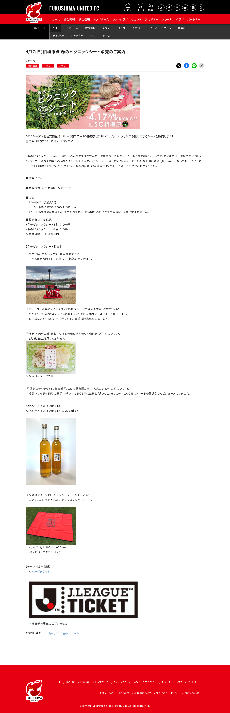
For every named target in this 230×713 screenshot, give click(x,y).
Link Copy (201, 65)
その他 (106, 35)
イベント (106, 28)
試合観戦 (84, 19)
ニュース (55, 19)
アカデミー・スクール (159, 28)
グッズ (121, 28)
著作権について (143, 693)
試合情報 (69, 19)
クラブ (180, 19)
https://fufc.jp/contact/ (62, 633)
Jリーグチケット (40, 571)
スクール (167, 19)
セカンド (136, 19)
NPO (92, 35)
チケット (136, 28)
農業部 (182, 28)
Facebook (186, 65)
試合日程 (70, 682)
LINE (194, 65)
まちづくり (58, 35)
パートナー (194, 19)
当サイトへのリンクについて (114, 693)
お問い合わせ (191, 693)
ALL (55, 28)
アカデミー (151, 19)
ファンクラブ (120, 19)
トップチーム (101, 19)
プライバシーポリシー (168, 693)
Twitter (178, 65)
